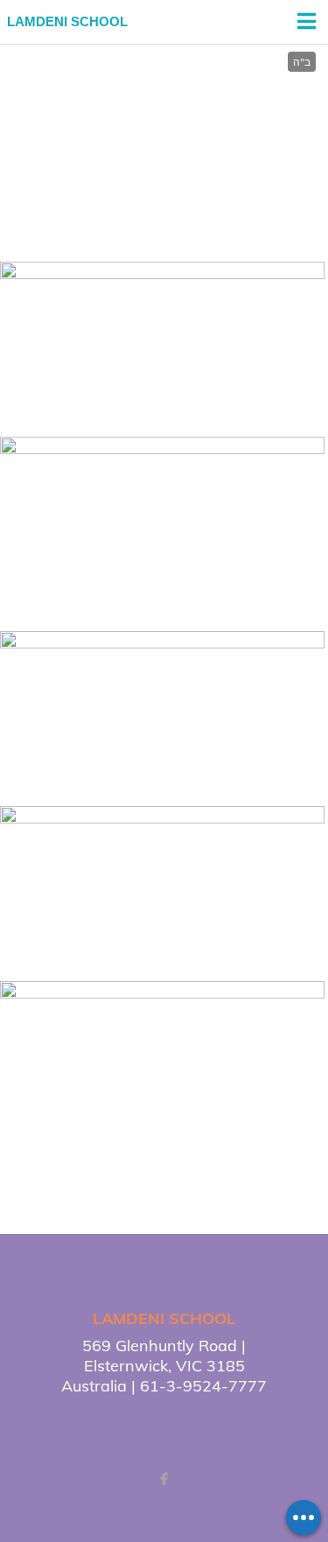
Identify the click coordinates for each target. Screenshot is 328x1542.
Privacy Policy (254, 1423)
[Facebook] (164, 1479)
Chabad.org (127, 1423)
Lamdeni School (67, 21)
